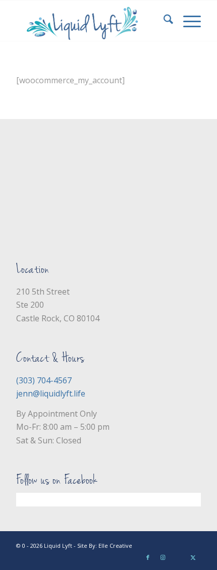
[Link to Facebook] (147, 557)
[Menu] (187, 21)
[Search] (163, 21)
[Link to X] (193, 557)
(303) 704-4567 (44, 380)
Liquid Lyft (58, 545)
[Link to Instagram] (163, 557)
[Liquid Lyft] (90, 21)
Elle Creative (115, 545)
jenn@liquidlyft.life (50, 393)
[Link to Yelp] (178, 557)
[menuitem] (163, 21)
